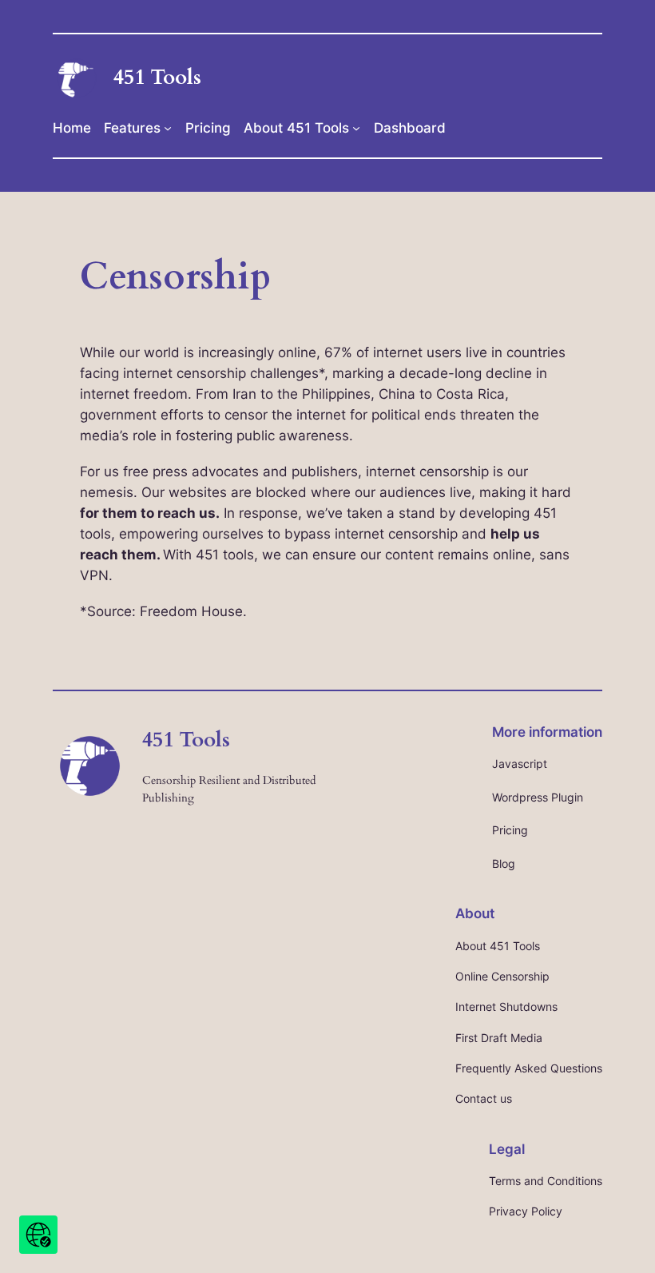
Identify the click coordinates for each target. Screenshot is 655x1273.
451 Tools (157, 77)
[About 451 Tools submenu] (356, 128)
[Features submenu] (168, 128)
